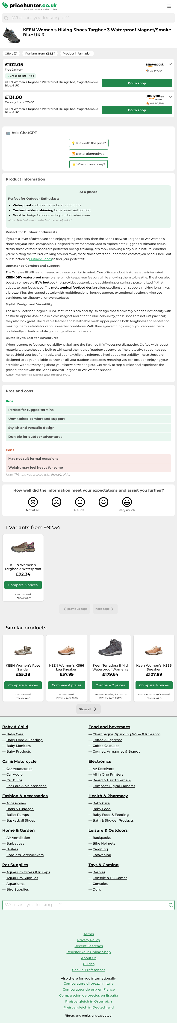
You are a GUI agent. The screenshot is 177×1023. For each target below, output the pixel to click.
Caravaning (102, 855)
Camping (100, 849)
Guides (88, 964)
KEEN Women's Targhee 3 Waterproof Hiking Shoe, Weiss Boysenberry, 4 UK (23, 567)
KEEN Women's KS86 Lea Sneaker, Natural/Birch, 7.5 (66, 667)
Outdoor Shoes (40, 259)
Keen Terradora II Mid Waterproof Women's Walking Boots (110, 667)
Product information (77, 53)
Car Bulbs (14, 780)
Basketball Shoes (20, 820)
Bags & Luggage (20, 809)
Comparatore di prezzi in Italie (89, 983)
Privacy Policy (88, 940)
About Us (88, 958)
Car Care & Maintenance (26, 786)
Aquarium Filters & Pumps (28, 872)
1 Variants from (40, 53)
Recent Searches (89, 946)
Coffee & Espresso (107, 740)
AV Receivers (103, 769)
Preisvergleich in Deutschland (88, 1007)
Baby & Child (15, 727)
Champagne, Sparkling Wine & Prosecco (126, 734)
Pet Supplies (15, 865)
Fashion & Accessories (25, 796)
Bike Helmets (104, 843)
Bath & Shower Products (113, 820)
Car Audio (14, 774)
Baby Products (18, 751)
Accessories (16, 803)
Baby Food (102, 809)
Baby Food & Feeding (24, 740)
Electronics (99, 761)
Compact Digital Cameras (114, 786)
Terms (89, 934)
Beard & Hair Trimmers (112, 780)
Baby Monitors (18, 746)
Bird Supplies (17, 889)
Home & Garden (18, 830)
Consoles (100, 884)
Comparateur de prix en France (89, 989)
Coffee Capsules (106, 746)
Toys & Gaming (103, 865)
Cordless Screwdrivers (25, 855)
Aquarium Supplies (22, 878)
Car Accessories (19, 769)
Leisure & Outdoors (108, 830)
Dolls (97, 889)
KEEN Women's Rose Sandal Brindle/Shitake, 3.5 (23, 667)
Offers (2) (11, 53)
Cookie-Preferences (88, 970)
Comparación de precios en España (88, 995)
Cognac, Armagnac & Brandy (116, 751)
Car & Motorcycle (19, 761)
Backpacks (102, 838)
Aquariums (15, 884)
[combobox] (92, 18)
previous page (77, 608)
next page (102, 608)
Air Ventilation (18, 838)
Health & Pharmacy (108, 796)
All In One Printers (108, 774)
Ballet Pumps (17, 815)
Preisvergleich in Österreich (88, 1001)
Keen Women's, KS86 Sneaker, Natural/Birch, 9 (154, 667)
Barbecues (15, 843)
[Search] (6, 18)
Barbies (99, 872)
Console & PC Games (110, 878)
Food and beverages (109, 727)
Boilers (12, 849)
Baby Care (15, 734)
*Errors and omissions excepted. (88, 1015)
